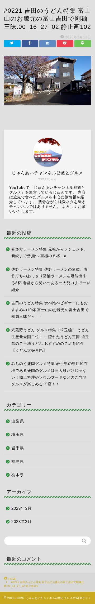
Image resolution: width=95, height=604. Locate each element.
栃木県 (17, 474)
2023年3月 (21, 508)
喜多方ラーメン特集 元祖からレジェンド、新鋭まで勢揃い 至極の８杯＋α (49, 252)
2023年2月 (21, 521)
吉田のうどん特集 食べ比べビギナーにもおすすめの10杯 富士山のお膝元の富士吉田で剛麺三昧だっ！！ (50, 310)
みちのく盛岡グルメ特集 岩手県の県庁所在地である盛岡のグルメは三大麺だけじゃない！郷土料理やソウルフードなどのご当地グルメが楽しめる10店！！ (49, 374)
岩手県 (17, 448)
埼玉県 (17, 434)
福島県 (17, 461)
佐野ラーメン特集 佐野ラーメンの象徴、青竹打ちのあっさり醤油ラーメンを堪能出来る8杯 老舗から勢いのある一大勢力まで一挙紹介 (50, 279)
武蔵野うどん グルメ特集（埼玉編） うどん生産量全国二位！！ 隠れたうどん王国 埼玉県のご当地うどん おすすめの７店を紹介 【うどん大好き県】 (50, 340)
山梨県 (17, 421)
